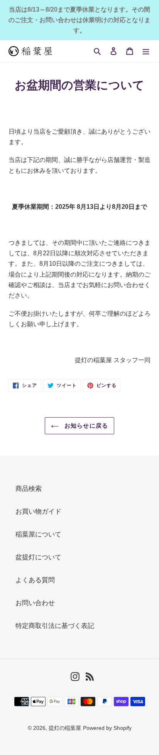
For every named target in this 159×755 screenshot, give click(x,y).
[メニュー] (146, 50)
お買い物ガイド (38, 511)
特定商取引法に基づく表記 (54, 625)
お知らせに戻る (85, 425)
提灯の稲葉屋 (65, 728)
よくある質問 (35, 580)
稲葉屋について (38, 534)
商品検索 (28, 488)
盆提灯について (38, 557)
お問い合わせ (35, 603)
